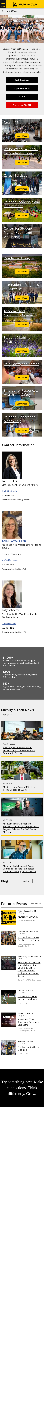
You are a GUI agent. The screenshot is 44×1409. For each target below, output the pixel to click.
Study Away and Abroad (21, 364)
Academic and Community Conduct (19, 313)
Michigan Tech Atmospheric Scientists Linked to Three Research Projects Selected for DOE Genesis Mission (21, 827)
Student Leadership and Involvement (22, 204)
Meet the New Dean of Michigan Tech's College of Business (19, 788)
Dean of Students (17, 122)
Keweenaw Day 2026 (28, 916)
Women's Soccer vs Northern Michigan (27, 997)
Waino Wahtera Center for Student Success (21, 151)
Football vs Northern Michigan (28, 1048)
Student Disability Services (17, 339)
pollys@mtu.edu (9, 623)
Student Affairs (9, 11)
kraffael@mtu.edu (9, 560)
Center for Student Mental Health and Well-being (18, 232)
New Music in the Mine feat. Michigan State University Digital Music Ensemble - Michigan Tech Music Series (29, 969)
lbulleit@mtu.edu (9, 491)
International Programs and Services (21, 286)
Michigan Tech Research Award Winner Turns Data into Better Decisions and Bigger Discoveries (19, 869)
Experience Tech (22, 88)
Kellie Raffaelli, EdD (14, 541)
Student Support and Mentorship (19, 419)
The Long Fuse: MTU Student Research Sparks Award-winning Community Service (19, 750)
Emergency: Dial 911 (22, 105)
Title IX (22, 96)
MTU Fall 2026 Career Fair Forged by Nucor (28, 938)
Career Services (15, 175)
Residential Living (17, 258)
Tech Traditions (22, 80)
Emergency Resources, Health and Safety (21, 392)
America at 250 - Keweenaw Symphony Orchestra (28, 1022)
